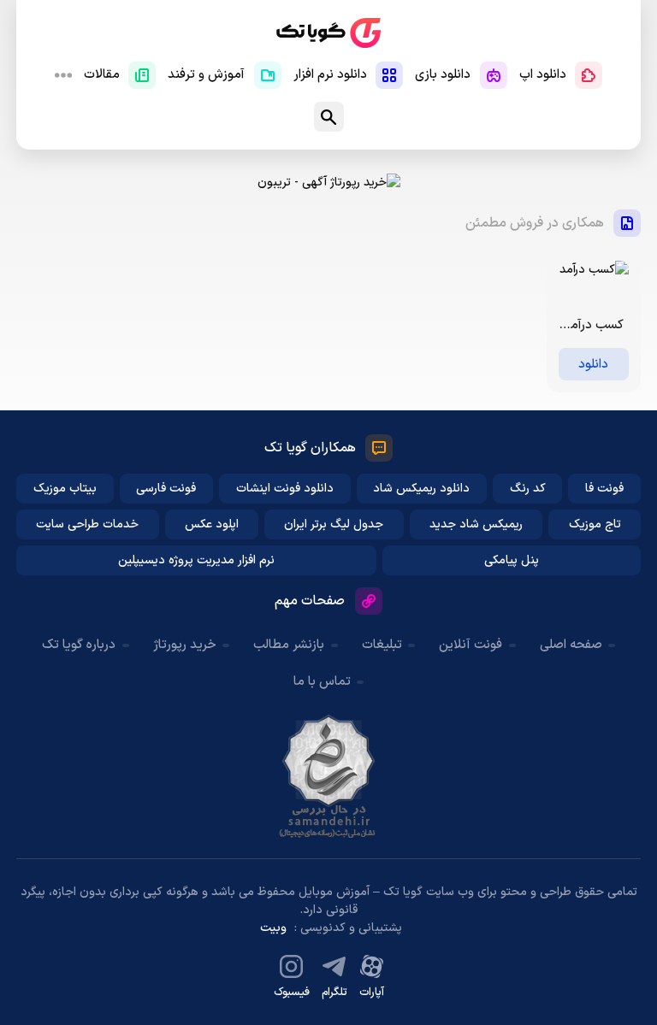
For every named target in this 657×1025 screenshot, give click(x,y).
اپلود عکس (212, 524)
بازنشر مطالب (288, 645)
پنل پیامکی (511, 560)
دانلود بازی (443, 75)
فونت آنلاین (470, 645)
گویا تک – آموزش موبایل (328, 33)
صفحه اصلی (571, 645)
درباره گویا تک (78, 645)
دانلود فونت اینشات (285, 489)
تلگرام (334, 992)
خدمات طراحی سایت (87, 524)
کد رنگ (528, 489)
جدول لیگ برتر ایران (333, 524)
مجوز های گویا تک (328, 776)
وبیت (273, 928)
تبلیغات (382, 645)
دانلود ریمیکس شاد (421, 489)
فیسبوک (292, 992)
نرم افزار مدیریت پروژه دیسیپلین (196, 560)
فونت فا (604, 489)
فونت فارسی (166, 489)
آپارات (371, 992)
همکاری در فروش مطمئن (534, 223)
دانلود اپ (542, 75)
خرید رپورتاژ (184, 645)
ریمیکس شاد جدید (476, 524)
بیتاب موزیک (65, 489)
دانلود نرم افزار (330, 75)
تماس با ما (322, 681)
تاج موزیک (595, 524)
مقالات (102, 75)
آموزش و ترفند (206, 75)
